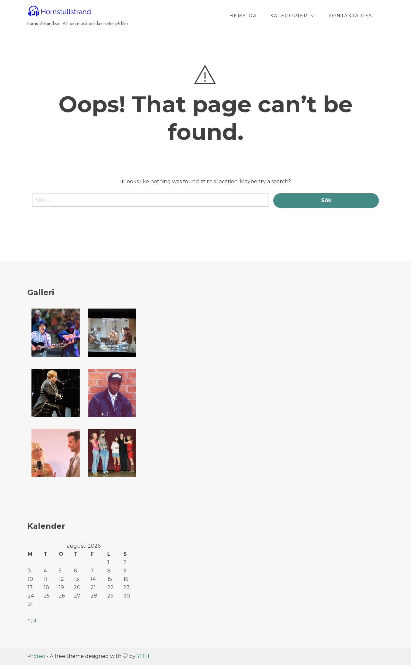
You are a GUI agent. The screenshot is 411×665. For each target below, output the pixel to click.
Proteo (36, 656)
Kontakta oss (350, 16)
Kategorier (289, 16)
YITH (143, 656)
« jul (32, 620)
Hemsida (243, 16)
